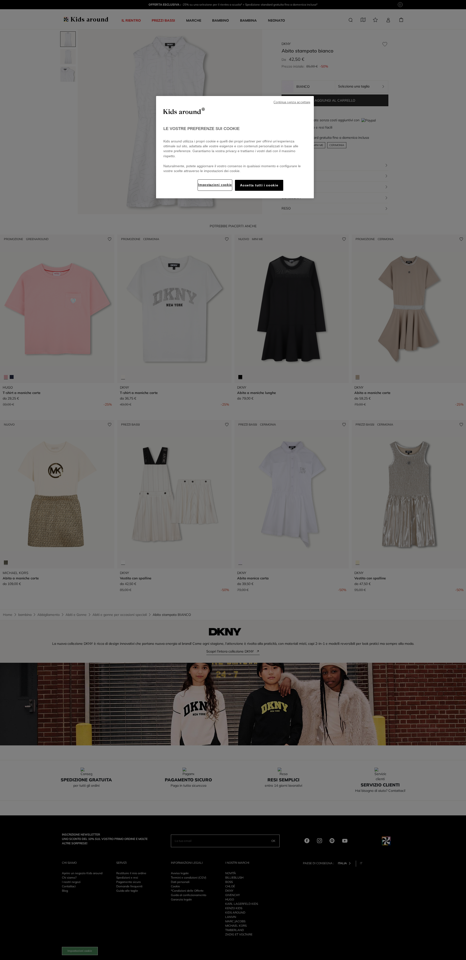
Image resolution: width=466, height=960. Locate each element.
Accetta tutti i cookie (259, 185)
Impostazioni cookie (215, 185)
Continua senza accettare (292, 102)
